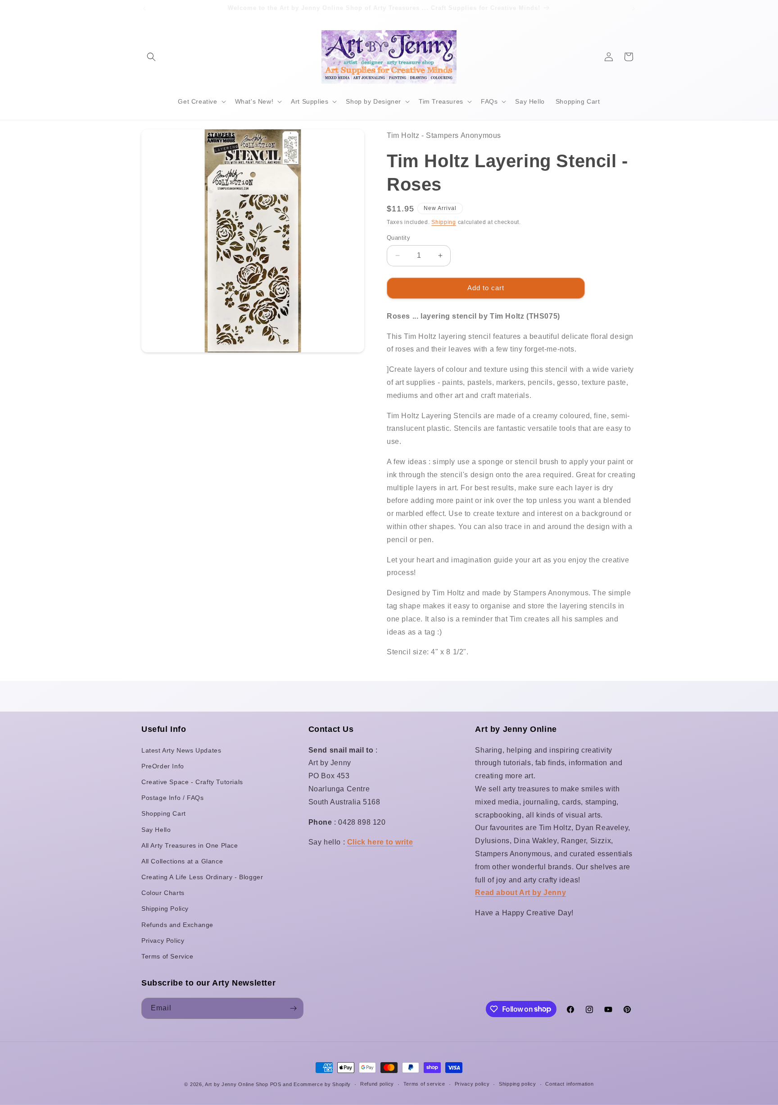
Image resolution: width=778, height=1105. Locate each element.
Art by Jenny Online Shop (236, 1084)
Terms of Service (167, 956)
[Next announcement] (633, 8)
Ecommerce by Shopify (322, 1084)
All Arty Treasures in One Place (189, 845)
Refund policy (377, 1084)
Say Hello (156, 829)
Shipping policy (517, 1084)
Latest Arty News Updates (181, 750)
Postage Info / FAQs (172, 797)
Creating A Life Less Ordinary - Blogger (202, 877)
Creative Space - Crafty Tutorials (192, 781)
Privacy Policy (162, 940)
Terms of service (424, 1084)
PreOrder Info (162, 766)
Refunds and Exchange (177, 924)
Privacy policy (472, 1084)
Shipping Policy (165, 908)
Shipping (443, 222)
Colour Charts (163, 892)
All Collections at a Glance (182, 861)
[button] (151, 57)
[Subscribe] (293, 1008)
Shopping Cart (163, 813)
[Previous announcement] (144, 8)
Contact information (569, 1084)
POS (275, 1084)
